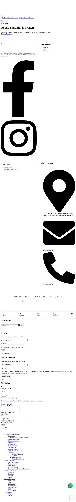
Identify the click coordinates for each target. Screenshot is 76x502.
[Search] (1, 19)
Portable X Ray (12, 487)
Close (7, 414)
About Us (45, 47)
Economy (11, 474)
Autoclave (11, 482)
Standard (10, 477)
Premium (10, 475)
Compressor (11, 484)
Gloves (10, 495)
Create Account (5, 376)
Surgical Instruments (18, 459)
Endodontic (11, 444)
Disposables (11, 494)
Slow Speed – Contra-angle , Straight (19, 469)
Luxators (14, 455)
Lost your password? (18, 347)
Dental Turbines (9, 460)
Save (2, 414)
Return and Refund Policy (11, 169)
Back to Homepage (6, 34)
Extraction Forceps (17, 454)
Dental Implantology (14, 439)
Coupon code (5, 418)
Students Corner (13, 451)
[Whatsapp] (70, 485)
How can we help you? (7, 412)
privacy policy (23, 373)
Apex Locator (12, 480)
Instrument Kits (12, 446)
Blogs (44, 49)
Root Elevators (16, 457)
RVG (9, 489)
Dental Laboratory (13, 441)
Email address (5, 340)
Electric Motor (12, 464)
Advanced (11, 472)
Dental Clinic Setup (10, 470)
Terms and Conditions (10, 171)
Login (2, 350)
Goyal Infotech (57, 297)
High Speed (11, 465)
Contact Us (46, 51)
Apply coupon (5, 420)
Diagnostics (11, 442)
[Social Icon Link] (19, 117)
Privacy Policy (8, 167)
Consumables (8, 492)
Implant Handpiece (13, 467)
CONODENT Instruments (12, 434)
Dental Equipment (9, 479)
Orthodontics (12, 447)
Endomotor (11, 485)
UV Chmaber (12, 490)
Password (4, 343)
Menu (6, 428)
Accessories (11, 436)
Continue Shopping (6, 404)
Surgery (10, 452)
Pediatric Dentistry (13, 449)
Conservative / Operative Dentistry (18, 437)
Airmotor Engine (13, 462)
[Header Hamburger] (2, 16)
